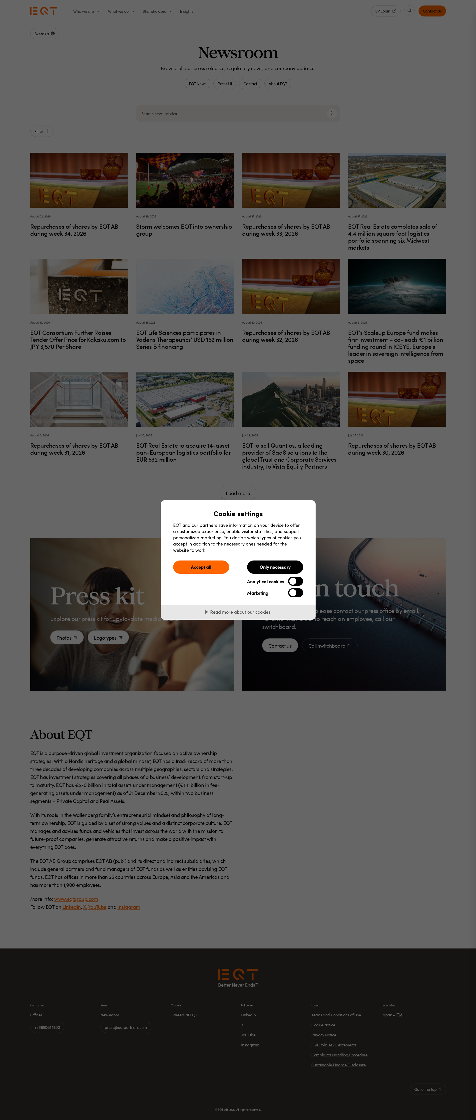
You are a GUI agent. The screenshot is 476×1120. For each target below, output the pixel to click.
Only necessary (275, 567)
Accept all (201, 567)
